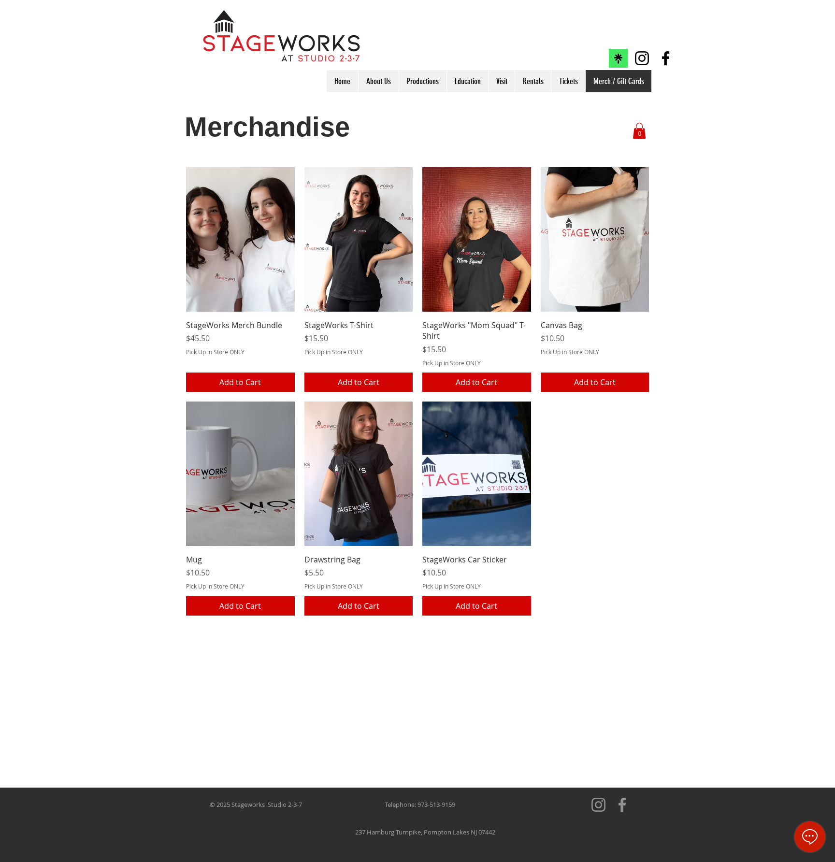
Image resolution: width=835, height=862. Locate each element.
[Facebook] (665, 58)
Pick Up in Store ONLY (215, 352)
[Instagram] (642, 58)
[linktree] (618, 58)
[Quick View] (240, 239)
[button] (639, 131)
